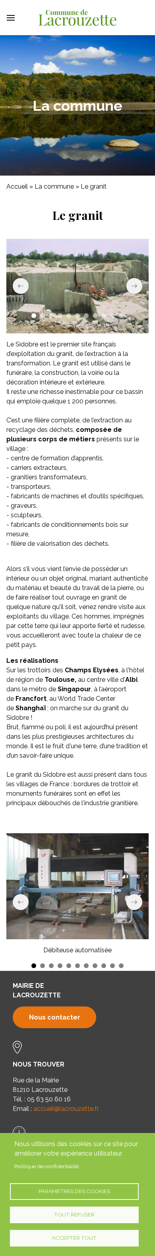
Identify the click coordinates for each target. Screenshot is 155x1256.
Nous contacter (54, 1017)
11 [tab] (121, 315)
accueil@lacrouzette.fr (66, 1108)
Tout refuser (74, 1214)
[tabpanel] (77, 286)
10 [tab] (112, 315)
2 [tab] (42, 315)
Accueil (17, 186)
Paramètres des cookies (74, 1191)
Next (134, 286)
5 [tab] (68, 315)
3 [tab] (51, 315)
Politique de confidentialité (46, 1166)
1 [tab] (33, 315)
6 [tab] (77, 315)
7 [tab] (86, 315)
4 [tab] (60, 315)
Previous (21, 286)
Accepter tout (74, 1238)
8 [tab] (95, 315)
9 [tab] (103, 315)
